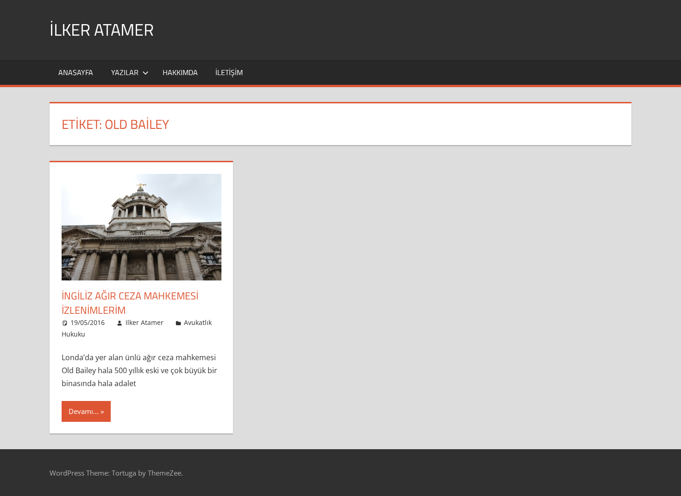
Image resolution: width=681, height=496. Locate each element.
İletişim (229, 72)
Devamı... (84, 411)
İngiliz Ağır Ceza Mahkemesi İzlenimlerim (130, 303)
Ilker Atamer (145, 322)
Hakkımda (180, 72)
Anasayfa (75, 72)
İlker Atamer (102, 29)
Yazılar (125, 72)
